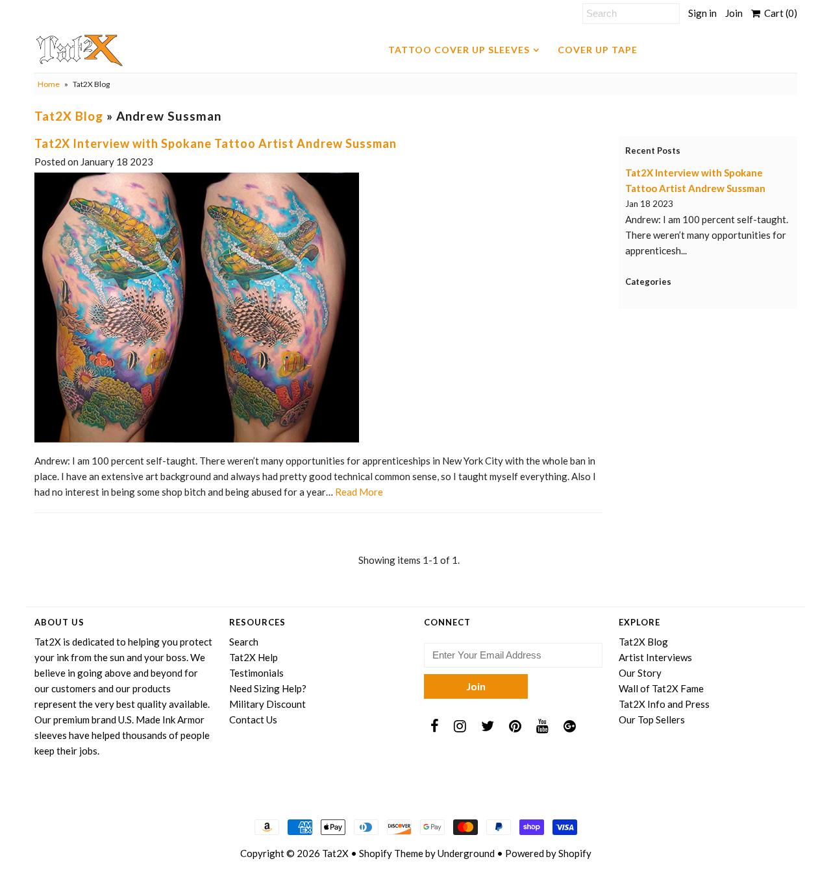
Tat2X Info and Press (664, 704)
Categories (648, 281)
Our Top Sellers (652, 719)
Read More (359, 492)
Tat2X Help (253, 657)
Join (734, 13)
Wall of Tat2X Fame (661, 688)
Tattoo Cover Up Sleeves (459, 49)
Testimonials (256, 673)
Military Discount (267, 704)
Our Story (640, 673)
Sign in (702, 13)
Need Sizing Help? (267, 688)
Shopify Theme (391, 853)
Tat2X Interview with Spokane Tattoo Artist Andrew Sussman (215, 143)
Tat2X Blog (68, 115)
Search (243, 641)
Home (49, 84)
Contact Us (253, 719)
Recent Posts (652, 150)
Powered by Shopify (548, 853)
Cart (778, 13)
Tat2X (335, 853)
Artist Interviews (655, 657)
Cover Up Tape (598, 49)
